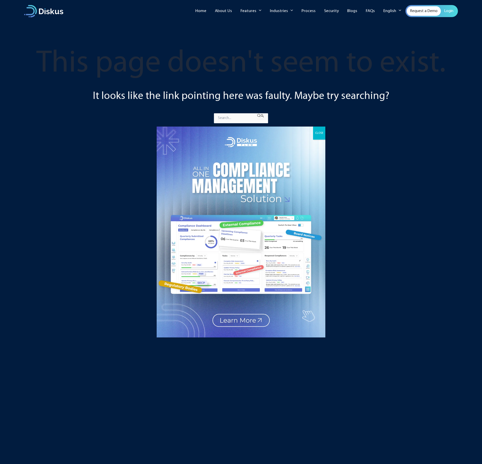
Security (331, 11)
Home (200, 11)
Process (309, 11)
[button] (258, 11)
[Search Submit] (260, 116)
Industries (279, 11)
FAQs (370, 11)
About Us (223, 11)
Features (248, 11)
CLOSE (319, 133)
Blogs (352, 11)
